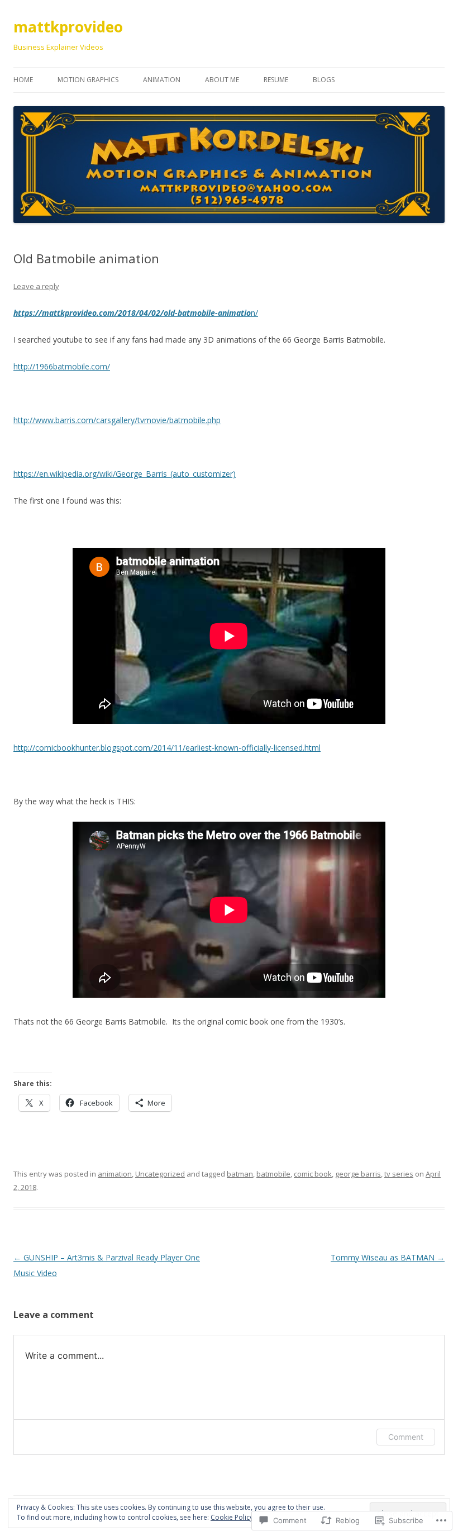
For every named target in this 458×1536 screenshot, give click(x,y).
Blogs (324, 79)
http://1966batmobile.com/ (61, 366)
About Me (222, 79)
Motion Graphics (88, 79)
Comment (405, 1437)
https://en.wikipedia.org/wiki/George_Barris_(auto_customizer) (124, 473)
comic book (313, 1174)
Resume (276, 79)
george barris (358, 1174)
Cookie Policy (232, 1517)
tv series (398, 1174)
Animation (161, 79)
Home (23, 79)
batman (240, 1174)
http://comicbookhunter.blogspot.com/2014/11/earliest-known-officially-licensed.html (167, 747)
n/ (135, 312)
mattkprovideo (68, 27)
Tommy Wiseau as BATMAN (388, 1257)
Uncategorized (160, 1174)
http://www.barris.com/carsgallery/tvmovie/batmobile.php (117, 420)
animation (115, 1174)
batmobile (273, 1174)
